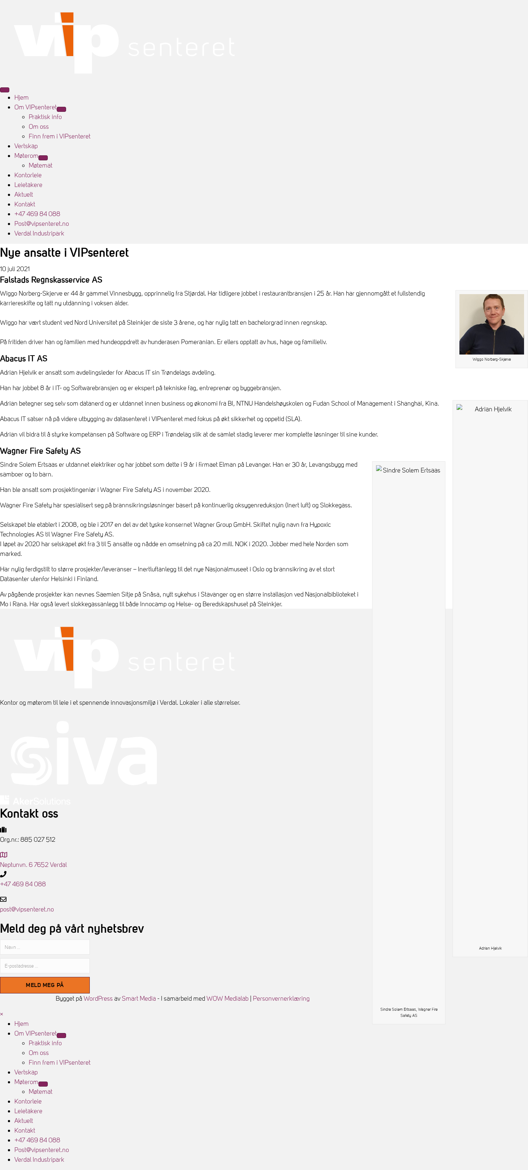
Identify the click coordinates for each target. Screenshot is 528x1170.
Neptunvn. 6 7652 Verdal (33, 864)
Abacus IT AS (23, 358)
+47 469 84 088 (23, 884)
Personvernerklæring (281, 998)
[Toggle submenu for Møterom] (43, 157)
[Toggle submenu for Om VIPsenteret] (61, 109)
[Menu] (4, 89)
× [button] (1, 1014)
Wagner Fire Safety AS (40, 450)
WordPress (98, 998)
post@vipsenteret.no (27, 909)
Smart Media (139, 998)
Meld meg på (45, 985)
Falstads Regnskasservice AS (51, 279)
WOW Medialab (228, 998)
